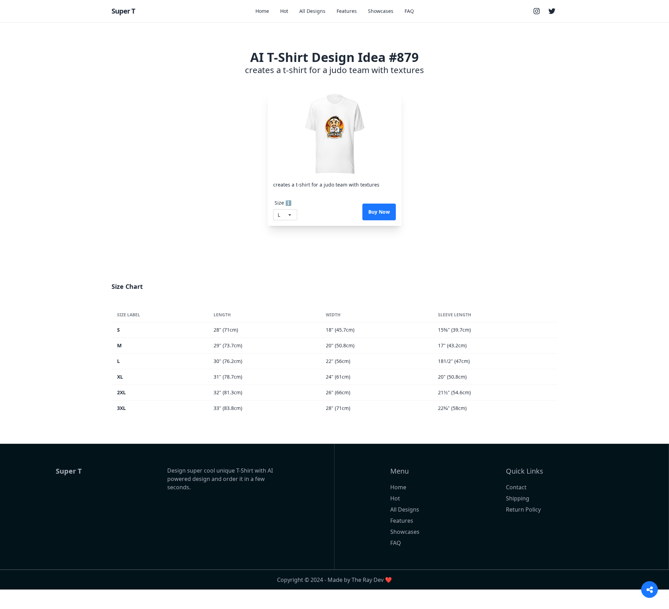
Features (347, 11)
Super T (123, 11)
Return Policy (523, 509)
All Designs (312, 11)
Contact (516, 487)
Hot (284, 11)
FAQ (409, 11)
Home (262, 11)
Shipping (517, 498)
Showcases (380, 11)
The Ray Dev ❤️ (372, 580)
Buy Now (379, 211)
